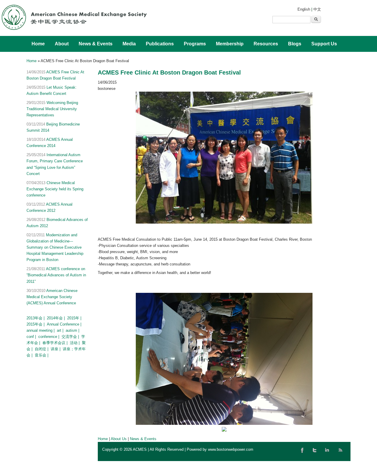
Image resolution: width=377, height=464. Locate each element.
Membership (230, 43)
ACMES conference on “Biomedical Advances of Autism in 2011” (56, 275)
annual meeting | (41, 330)
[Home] (74, 29)
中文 (317, 9)
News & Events (96, 43)
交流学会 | (71, 336)
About (62, 43)
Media (129, 43)
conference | (49, 336)
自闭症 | (42, 349)
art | (61, 330)
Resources (266, 43)
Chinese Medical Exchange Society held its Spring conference (55, 189)
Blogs (294, 43)
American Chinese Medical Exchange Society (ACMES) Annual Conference (52, 296)
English (303, 9)
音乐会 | (42, 355)
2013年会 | (36, 318)
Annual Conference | (64, 324)
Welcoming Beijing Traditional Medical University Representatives (52, 108)
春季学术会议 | (55, 343)
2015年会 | (36, 324)
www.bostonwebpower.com (230, 449)
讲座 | (56, 349)
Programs (195, 43)
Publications (160, 43)
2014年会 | (56, 318)
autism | (73, 330)
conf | (32, 336)
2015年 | (74, 318)
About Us (119, 439)
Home (38, 43)
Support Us (324, 43)
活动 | (75, 343)
